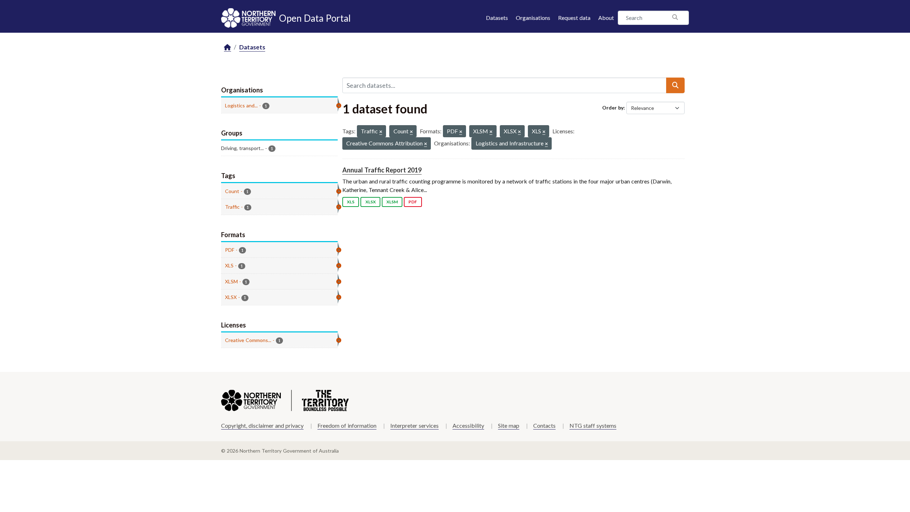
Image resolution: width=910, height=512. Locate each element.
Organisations (533, 17)
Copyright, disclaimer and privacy (262, 425)
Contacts (544, 425)
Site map (508, 425)
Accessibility (468, 425)
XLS (350, 201)
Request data (574, 17)
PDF (412, 201)
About (606, 17)
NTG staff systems (592, 425)
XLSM (392, 201)
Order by (612, 108)
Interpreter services (414, 425)
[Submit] (675, 85)
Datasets (497, 17)
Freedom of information (346, 425)
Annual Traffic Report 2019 (382, 170)
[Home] (227, 47)
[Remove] (380, 132)
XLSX (370, 201)
